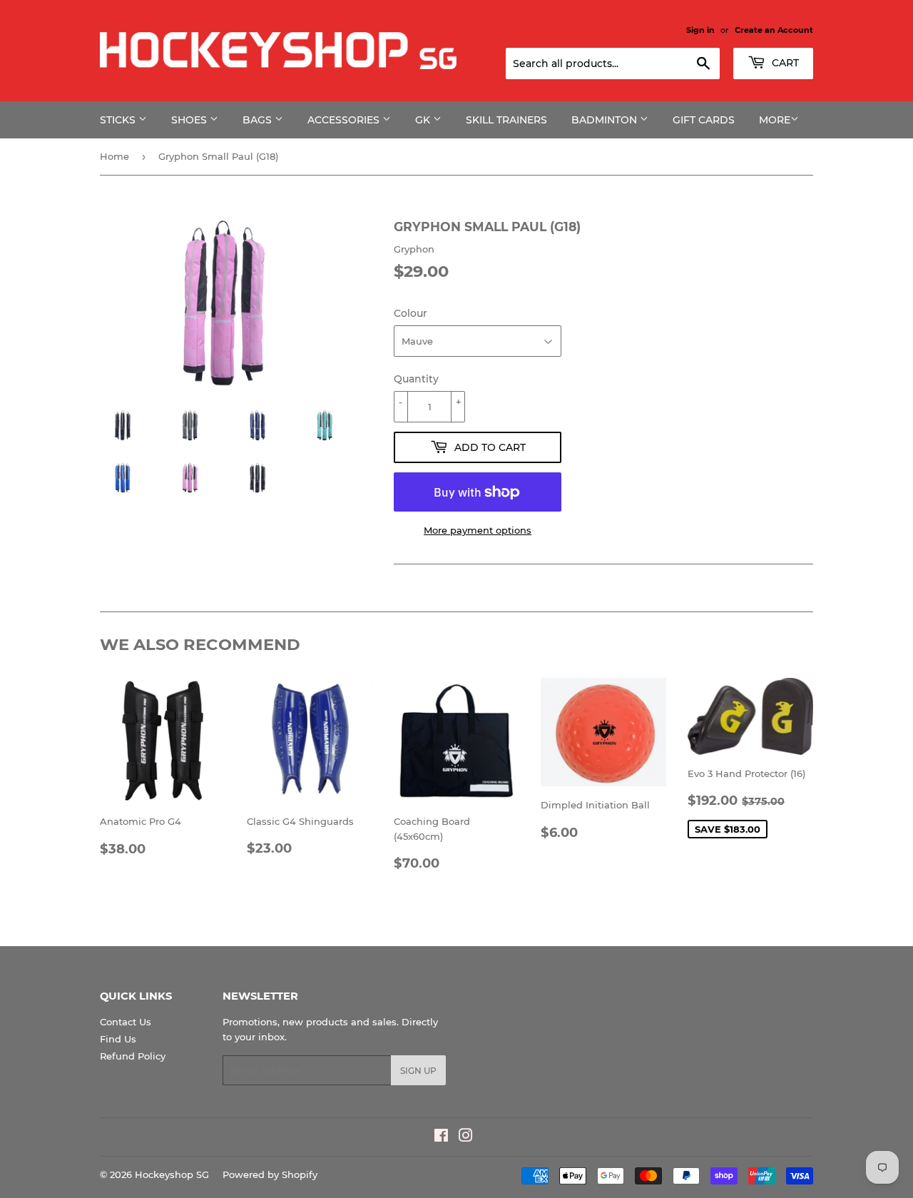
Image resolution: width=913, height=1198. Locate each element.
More (774, 119)
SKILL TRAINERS (506, 119)
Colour (410, 313)
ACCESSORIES (344, 119)
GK (424, 119)
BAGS (259, 119)
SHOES (190, 119)
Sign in (700, 30)
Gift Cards (704, 119)
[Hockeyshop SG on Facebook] (441, 1137)
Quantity (416, 378)
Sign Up (418, 1070)
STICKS (119, 119)
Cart (784, 62)
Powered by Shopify (270, 1174)
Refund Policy (132, 1056)
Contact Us (125, 1021)
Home (114, 156)
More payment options (477, 530)
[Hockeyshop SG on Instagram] (466, 1137)
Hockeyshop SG (172, 1174)
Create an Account (774, 30)
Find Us (118, 1039)
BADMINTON (605, 119)
